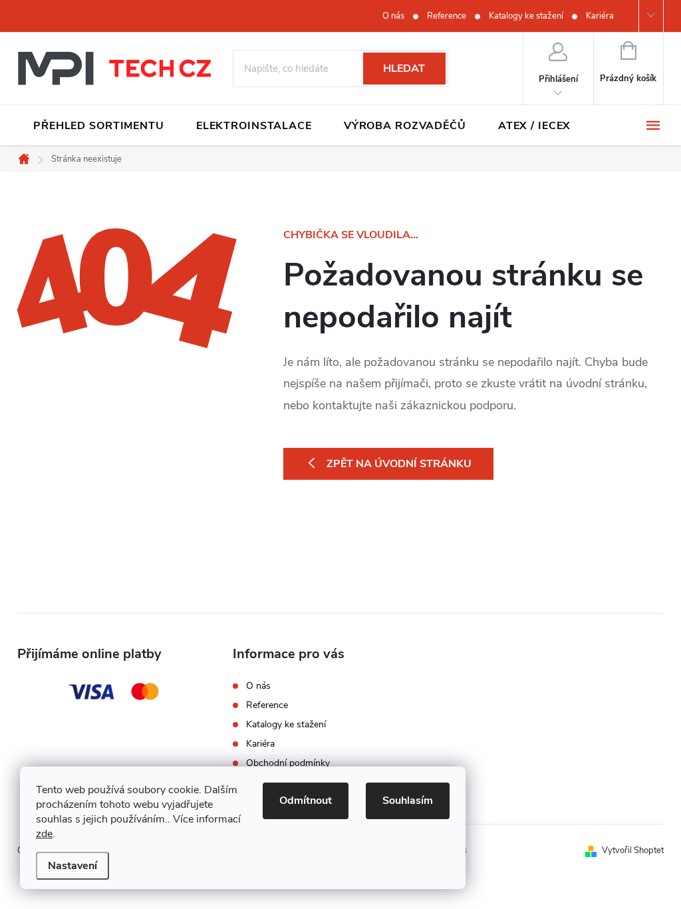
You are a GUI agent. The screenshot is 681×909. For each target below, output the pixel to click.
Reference (446, 16)
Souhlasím (407, 800)
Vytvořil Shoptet (633, 850)
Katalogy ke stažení (526, 16)
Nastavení (72, 865)
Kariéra (600, 16)
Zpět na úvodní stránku (399, 463)
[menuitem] (98, 125)
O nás (393, 16)
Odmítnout (305, 800)
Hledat (404, 68)
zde (44, 833)
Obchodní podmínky (288, 763)
